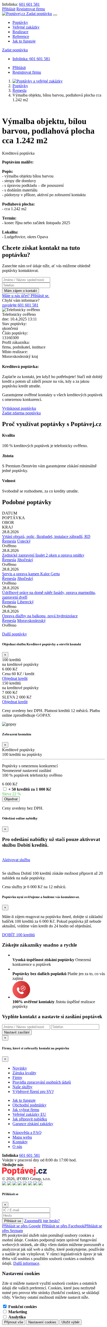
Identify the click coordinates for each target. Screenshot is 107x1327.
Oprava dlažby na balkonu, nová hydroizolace (40, 616)
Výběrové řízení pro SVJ (33, 1091)
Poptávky (20, 22)
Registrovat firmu (30, 9)
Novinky (19, 1068)
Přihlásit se (12, 1221)
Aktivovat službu (16, 860)
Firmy (17, 1077)
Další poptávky (14, 634)
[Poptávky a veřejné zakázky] (37, 81)
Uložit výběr (70, 1322)
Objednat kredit (15, 678)
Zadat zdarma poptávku (21, 413)
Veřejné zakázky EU (29, 1114)
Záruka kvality (24, 1073)
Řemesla (19, 90)
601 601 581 (29, 4)
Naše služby (22, 1087)
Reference (20, 36)
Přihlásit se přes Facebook (63, 1226)
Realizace (20, 32)
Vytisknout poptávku (19, 408)
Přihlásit (8, 9)
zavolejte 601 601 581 (20, 305)
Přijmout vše (13, 1322)
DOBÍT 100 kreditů (18, 935)
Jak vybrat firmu (25, 1109)
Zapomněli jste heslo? (42, 1221)
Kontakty (20, 1142)
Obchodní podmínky (29, 1105)
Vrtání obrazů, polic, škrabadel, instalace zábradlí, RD (46, 536)
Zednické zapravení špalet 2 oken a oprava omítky (43, 555)
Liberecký (25, 602)
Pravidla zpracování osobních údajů (41, 1082)
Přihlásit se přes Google (21, 1226)
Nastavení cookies (42, 1322)
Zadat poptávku (39, 13)
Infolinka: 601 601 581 (31, 59)
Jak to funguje (24, 41)
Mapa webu (22, 1137)
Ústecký (24, 541)
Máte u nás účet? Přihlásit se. (25, 295)
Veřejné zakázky (25, 27)
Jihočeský (25, 560)
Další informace (26, 1263)
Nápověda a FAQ (27, 1132)
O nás (17, 1146)
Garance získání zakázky (32, 1123)
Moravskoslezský (31, 620)
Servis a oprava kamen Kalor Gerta (31, 574)
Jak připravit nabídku (29, 1119)
